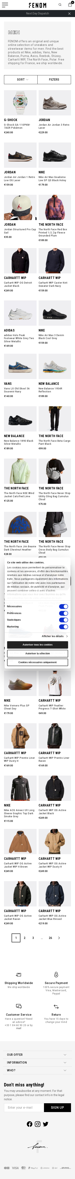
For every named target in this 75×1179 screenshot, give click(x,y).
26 (50, 938)
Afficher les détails (53, 636)
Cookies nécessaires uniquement (37, 662)
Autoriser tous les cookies (38, 645)
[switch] (63, 613)
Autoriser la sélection (37, 653)
